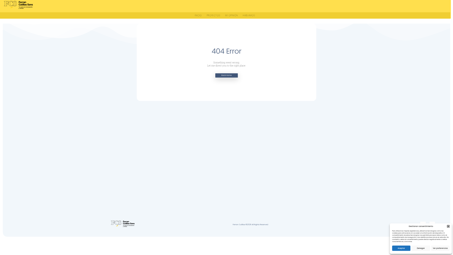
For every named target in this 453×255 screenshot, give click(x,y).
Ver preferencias (440, 248)
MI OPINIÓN (231, 15)
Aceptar (401, 248)
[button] (448, 226)
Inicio (198, 15)
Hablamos (249, 15)
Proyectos (213, 15)
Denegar (421, 248)
